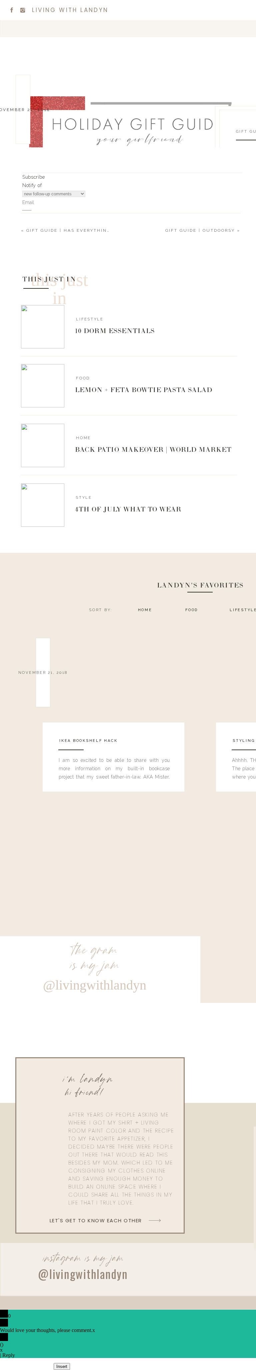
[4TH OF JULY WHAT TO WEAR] (42, 505)
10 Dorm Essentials (115, 331)
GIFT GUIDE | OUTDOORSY (200, 230)
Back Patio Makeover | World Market (153, 450)
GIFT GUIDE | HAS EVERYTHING (68, 230)
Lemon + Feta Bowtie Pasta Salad (143, 390)
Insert (61, 1366)
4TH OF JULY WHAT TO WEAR (128, 509)
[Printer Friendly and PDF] (54, 559)
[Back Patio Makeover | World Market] (42, 445)
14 (178, 500)
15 (187, 500)
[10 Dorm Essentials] (42, 326)
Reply (8, 1355)
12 (159, 500)
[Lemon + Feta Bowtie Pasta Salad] (42, 385)
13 (168, 500)
